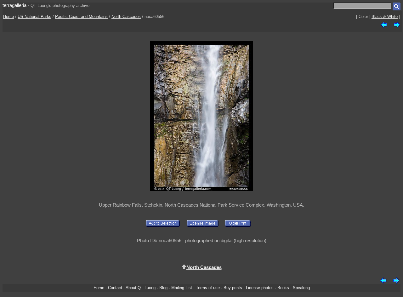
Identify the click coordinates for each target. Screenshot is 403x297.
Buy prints (233, 287)
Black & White (385, 16)
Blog (163, 287)
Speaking (301, 287)
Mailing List (181, 287)
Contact (115, 287)
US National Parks (34, 16)
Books (283, 287)
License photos (260, 287)
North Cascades (126, 16)
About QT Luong (141, 287)
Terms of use (208, 287)
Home (8, 16)
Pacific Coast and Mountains (81, 16)
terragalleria (14, 5)
